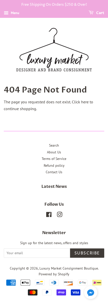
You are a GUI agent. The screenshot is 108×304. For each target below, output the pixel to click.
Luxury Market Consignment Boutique (68, 268)
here (85, 101)
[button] (90, 293)
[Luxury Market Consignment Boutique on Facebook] (49, 215)
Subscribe (87, 253)
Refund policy (54, 165)
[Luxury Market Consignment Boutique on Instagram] (59, 215)
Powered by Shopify (54, 274)
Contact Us (54, 172)
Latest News (54, 186)
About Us (54, 152)
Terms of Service (54, 158)
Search (54, 145)
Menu (14, 13)
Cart (99, 13)
